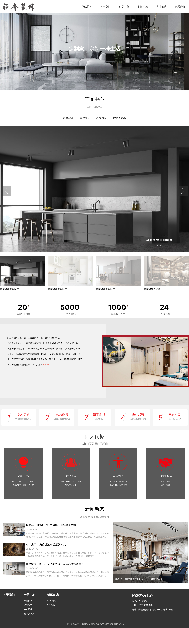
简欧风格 (101, 117)
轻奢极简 (68, 117)
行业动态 (51, 604)
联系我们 (180, 6)
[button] (183, 191)
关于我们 (105, 6)
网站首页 (87, 6)
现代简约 (85, 117)
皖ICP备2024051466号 (102, 624)
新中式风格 (119, 117)
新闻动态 (143, 6)
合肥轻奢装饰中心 (73, 624)
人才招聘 (161, 6)
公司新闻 (51, 600)
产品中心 (124, 6)
